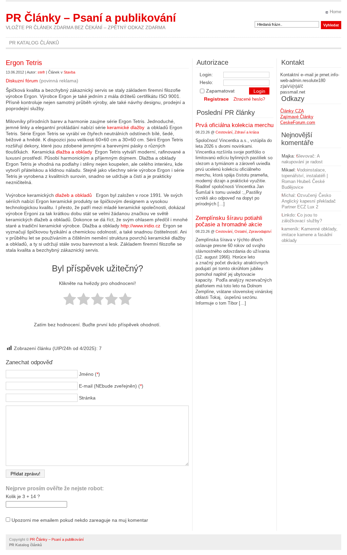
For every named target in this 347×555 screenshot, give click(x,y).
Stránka (87, 397)
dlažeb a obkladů (73, 195)
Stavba (69, 72)
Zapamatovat (220, 91)
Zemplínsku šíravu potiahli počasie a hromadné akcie (229, 221)
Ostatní (240, 231)
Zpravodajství (260, 231)
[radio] (69, 299)
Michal (288, 195)
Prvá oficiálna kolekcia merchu (234, 125)
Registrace (216, 99)
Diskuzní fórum (22, 80)
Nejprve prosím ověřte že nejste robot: (55, 488)
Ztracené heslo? (249, 99)
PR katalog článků (34, 42)
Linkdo (288, 215)
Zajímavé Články (296, 116)
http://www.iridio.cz (140, 225)
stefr (41, 72)
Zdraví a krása (246, 132)
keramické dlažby (125, 127)
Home (335, 11)
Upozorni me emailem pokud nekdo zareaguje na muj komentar (80, 520)
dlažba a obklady (74, 152)
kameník (290, 228)
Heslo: (206, 82)
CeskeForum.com (297, 122)
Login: (206, 74)
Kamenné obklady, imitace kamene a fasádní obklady (310, 234)
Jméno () (89, 374)
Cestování (224, 132)
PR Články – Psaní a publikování (91, 18)
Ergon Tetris (24, 62)
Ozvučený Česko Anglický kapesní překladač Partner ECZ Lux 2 (309, 201)
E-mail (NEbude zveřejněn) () (111, 386)
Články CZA (292, 111)
